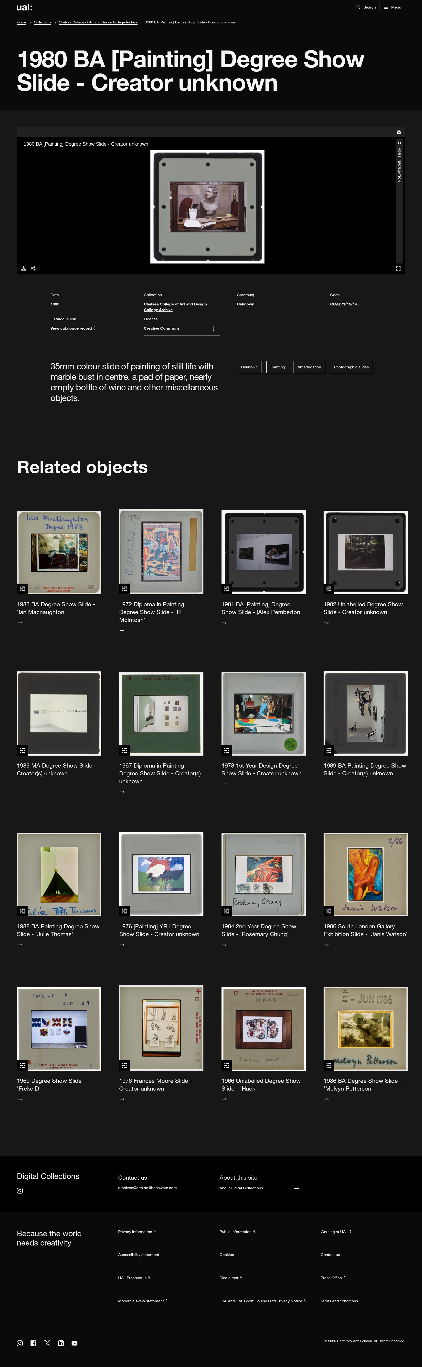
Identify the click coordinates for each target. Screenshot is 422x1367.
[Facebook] (33, 1343)
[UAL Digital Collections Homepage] (24, 7)
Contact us (330, 1254)
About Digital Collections (241, 1187)
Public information (236, 1231)
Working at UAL (334, 1231)
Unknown (245, 304)
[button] (366, 7)
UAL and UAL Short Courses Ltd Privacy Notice (261, 1300)
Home (21, 22)
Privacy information (135, 1231)
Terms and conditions (339, 1300)
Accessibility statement (138, 1254)
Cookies (227, 1254)
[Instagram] (20, 1191)
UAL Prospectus (132, 1277)
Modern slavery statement (141, 1300)
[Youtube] (74, 1343)
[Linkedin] (61, 1343)
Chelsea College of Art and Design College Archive (98, 22)
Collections (42, 22)
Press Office (331, 1277)
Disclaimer (229, 1277)
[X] (47, 1343)
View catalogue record (72, 328)
